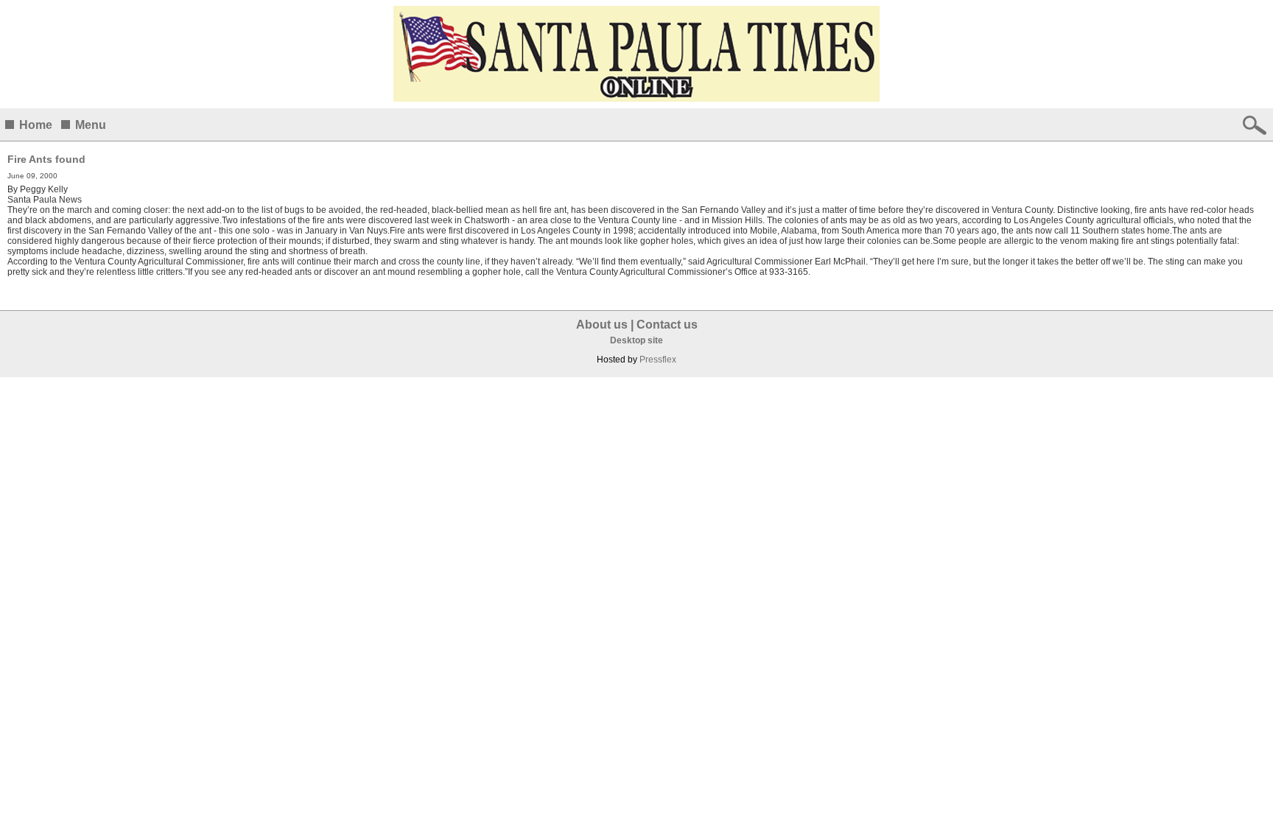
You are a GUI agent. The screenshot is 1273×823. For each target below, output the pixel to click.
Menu (90, 125)
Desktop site (636, 340)
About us (602, 324)
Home (35, 125)
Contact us (667, 324)
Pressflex (657, 359)
